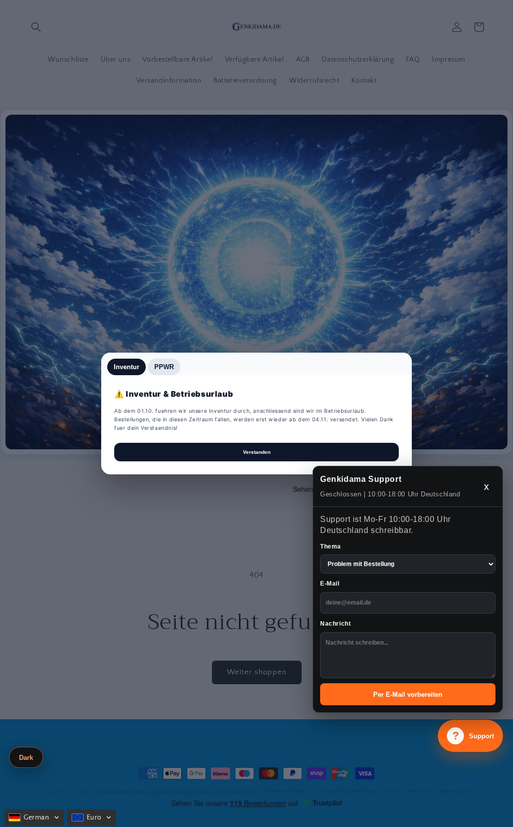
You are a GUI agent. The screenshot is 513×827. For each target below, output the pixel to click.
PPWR (164, 367)
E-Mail (330, 583)
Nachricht (335, 623)
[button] (34, 817)
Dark (26, 757)
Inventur (126, 367)
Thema (330, 546)
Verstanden (257, 452)
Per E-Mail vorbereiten (407, 694)
